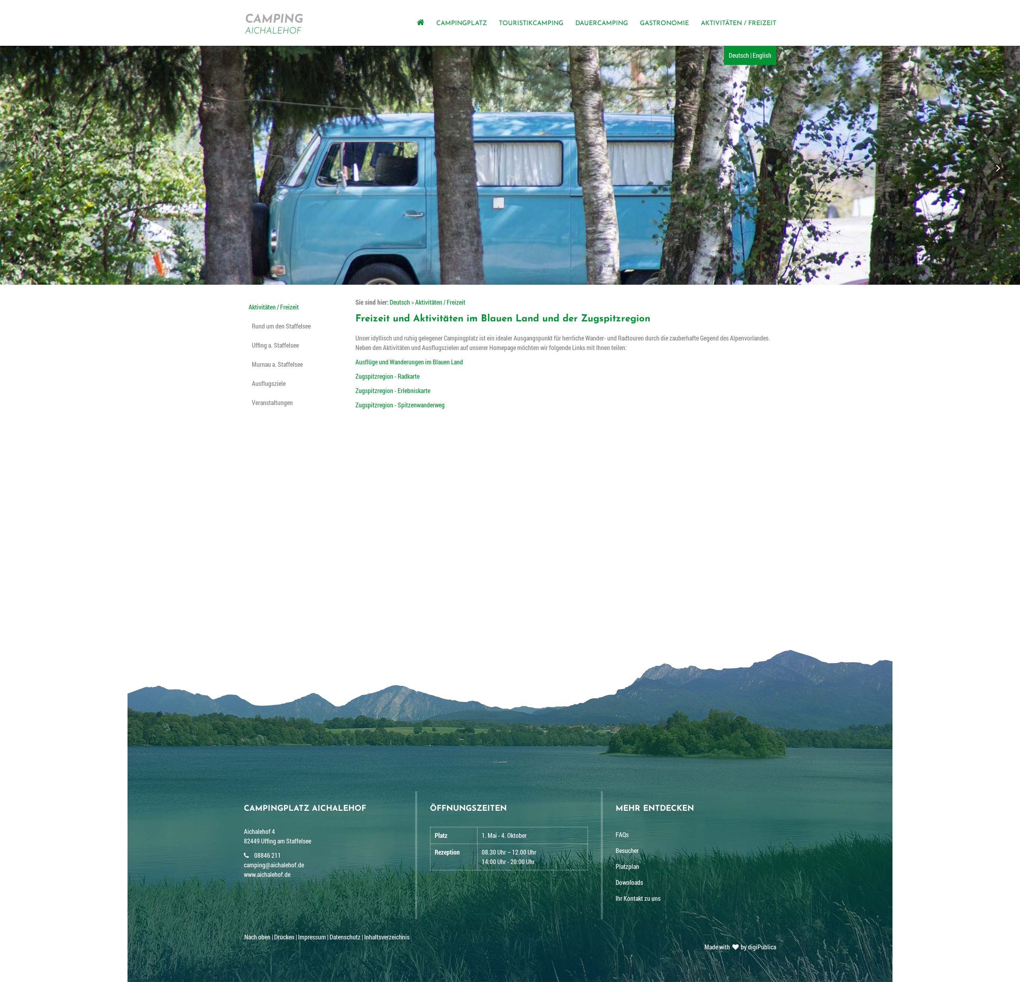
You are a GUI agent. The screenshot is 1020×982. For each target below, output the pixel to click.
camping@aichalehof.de (274, 865)
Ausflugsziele (269, 383)
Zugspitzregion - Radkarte (387, 376)
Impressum (312, 937)
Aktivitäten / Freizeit (274, 307)
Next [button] (997, 168)
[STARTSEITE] (423, 23)
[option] (510, 168)
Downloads (629, 882)
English (762, 55)
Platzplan (627, 866)
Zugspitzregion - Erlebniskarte (392, 390)
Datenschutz (345, 937)
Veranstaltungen (272, 402)
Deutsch (739, 55)
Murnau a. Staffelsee (277, 364)
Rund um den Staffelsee (281, 326)
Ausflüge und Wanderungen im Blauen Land (409, 362)
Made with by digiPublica (740, 947)
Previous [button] (23, 168)
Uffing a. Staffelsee (275, 345)
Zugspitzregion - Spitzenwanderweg (400, 405)
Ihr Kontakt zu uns (638, 898)
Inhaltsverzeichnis (387, 937)
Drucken (284, 937)
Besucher (627, 850)
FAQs (622, 834)
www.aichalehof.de (267, 874)
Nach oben (257, 937)
